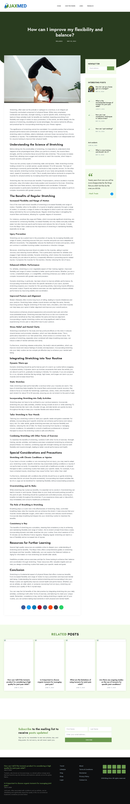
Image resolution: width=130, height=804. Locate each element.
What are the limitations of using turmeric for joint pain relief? (80, 682)
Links (81, 6)
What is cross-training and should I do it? (103, 151)
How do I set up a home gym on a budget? (104, 88)
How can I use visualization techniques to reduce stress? (104, 116)
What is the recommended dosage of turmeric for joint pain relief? (104, 103)
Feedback (90, 6)
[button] (124, 6)
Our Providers (70, 6)
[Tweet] (111, 194)
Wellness (59, 41)
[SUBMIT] (110, 68)
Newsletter (94, 64)
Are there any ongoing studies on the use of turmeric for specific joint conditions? (111, 682)
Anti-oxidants (92, 142)
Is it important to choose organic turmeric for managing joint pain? (49, 682)
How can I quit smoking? (104, 129)
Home (59, 6)
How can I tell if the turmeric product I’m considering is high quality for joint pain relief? (19, 682)
